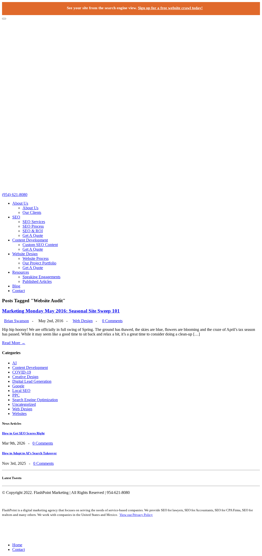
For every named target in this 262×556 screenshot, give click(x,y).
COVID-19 (21, 372)
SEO (16, 217)
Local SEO (21, 390)
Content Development (30, 240)
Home (17, 545)
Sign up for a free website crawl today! (170, 8)
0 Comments (112, 321)
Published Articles (37, 281)
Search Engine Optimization (35, 400)
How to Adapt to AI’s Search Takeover (29, 453)
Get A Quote (33, 235)
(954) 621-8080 (14, 194)
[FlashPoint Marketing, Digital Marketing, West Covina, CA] (131, 530)
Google (18, 386)
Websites (19, 413)
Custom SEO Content (40, 244)
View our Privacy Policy (136, 515)
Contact (18, 290)
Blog (16, 286)
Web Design (83, 321)
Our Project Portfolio (39, 263)
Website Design (25, 254)
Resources (20, 272)
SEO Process (33, 226)
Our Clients (32, 212)
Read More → (13, 343)
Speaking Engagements (41, 277)
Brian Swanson (16, 321)
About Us (20, 203)
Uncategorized (24, 404)
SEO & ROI (33, 231)
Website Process (36, 258)
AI (14, 363)
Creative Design (25, 377)
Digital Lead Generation (31, 381)
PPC (16, 395)
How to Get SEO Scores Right (23, 433)
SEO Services (34, 221)
